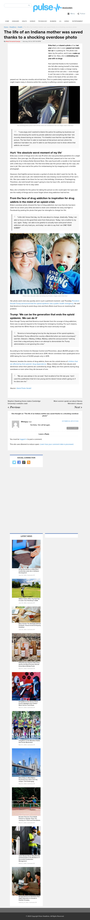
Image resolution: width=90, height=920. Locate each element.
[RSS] (28, 462)
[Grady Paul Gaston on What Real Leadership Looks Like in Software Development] (26, 554)
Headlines (15, 21)
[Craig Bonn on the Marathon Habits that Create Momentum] (26, 725)
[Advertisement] (28, 59)
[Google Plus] (23, 462)
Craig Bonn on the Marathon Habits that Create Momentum (29, 741)
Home (7, 21)
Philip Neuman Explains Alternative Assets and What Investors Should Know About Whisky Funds (29, 664)
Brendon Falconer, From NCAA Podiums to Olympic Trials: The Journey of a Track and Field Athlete (29, 818)
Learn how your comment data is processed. (57, 444)
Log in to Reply (72, 428)
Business (53, 21)
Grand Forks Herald (23, 388)
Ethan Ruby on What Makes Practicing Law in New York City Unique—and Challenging (28, 779)
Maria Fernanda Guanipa (13, 41)
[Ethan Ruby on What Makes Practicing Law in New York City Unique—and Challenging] (26, 762)
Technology (42, 21)
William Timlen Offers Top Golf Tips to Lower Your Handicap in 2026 (29, 599)
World (66, 21)
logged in (23, 439)
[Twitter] (14, 462)
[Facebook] (19, 462)
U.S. (60, 21)
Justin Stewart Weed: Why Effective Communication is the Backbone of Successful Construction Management (29, 858)
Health (24, 21)
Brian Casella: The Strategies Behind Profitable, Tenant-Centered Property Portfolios (30, 625)
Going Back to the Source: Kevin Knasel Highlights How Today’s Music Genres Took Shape (28, 703)
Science (32, 21)
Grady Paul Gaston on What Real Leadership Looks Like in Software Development (29, 571)
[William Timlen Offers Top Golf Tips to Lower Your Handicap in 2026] (26, 588)
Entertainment (77, 21)
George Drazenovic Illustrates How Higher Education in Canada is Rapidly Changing (29, 898)
